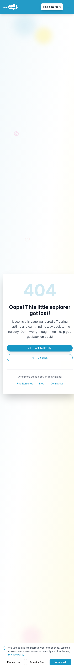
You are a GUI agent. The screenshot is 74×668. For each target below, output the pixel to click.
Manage (11, 662)
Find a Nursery (52, 6)
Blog (41, 383)
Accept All (60, 662)
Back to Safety (42, 348)
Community (57, 383)
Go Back (42, 357)
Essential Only (37, 662)
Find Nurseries (25, 383)
